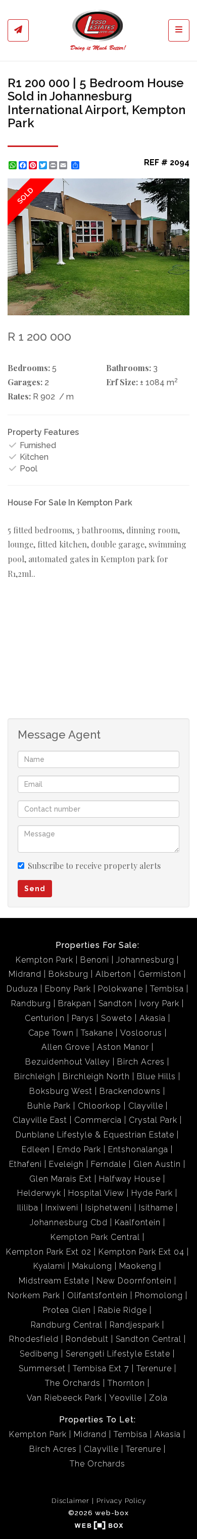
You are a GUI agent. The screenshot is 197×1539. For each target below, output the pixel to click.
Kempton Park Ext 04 (141, 1252)
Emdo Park (79, 1149)
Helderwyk (39, 1193)
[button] (180, 187)
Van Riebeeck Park (64, 1398)
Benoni (94, 960)
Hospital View (96, 1193)
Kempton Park (44, 960)
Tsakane (97, 1033)
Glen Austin (157, 1164)
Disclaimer (70, 1500)
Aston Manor (123, 1047)
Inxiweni (61, 1208)
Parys (83, 1018)
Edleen (36, 1149)
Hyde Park (152, 1193)
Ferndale (108, 1164)
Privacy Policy (121, 1500)
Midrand (25, 974)
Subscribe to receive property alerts (94, 865)
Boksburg (68, 974)
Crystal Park (153, 1120)
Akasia (152, 1018)
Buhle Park (49, 1106)
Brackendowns (130, 1091)
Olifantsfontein (97, 1295)
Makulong (92, 1266)
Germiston (159, 974)
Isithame (156, 1208)
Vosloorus (141, 1033)
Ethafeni (25, 1164)
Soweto (116, 1018)
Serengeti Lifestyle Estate (118, 1354)
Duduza (22, 989)
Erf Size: (122, 382)
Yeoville (125, 1398)
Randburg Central (67, 1325)
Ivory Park (159, 1003)
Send (34, 889)
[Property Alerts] (18, 30)
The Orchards (73, 1383)
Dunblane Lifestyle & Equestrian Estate (95, 1135)
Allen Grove (65, 1047)
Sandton (115, 1003)
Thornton (126, 1383)
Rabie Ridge (122, 1310)
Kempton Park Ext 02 (48, 1252)
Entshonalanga (138, 1149)
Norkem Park (34, 1295)
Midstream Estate (54, 1281)
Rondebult (87, 1339)
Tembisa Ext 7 (101, 1368)
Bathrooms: (128, 367)
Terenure (154, 1368)
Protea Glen (67, 1310)
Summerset (42, 1368)
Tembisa (167, 989)
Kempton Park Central (95, 1237)
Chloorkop (99, 1106)
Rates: (19, 396)
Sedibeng (39, 1354)
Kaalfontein (138, 1222)
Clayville (145, 1106)
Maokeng (138, 1266)
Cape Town (51, 1033)
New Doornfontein (134, 1281)
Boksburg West (60, 1091)
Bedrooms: (29, 367)
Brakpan (74, 1003)
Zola (158, 1398)
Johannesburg (145, 960)
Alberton (113, 974)
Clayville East (40, 1120)
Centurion (45, 1018)
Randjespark (135, 1325)
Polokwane (120, 989)
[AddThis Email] (64, 165)
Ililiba (27, 1208)
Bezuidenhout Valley (67, 1062)
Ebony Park (68, 989)
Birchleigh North (96, 1076)
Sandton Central (148, 1339)
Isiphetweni (108, 1208)
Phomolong (159, 1295)
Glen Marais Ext (60, 1179)
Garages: (25, 382)
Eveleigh (66, 1164)
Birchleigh (35, 1076)
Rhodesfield (34, 1339)
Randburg (31, 1003)
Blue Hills (156, 1076)
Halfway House (130, 1179)
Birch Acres (141, 1062)
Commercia (98, 1120)
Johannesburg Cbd (69, 1222)
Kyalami (49, 1266)
